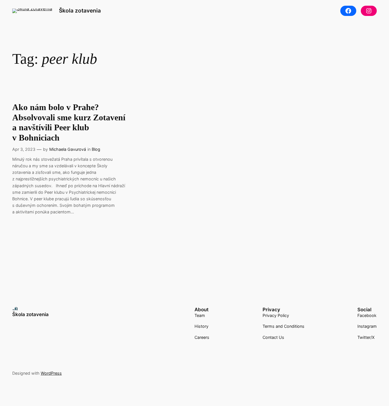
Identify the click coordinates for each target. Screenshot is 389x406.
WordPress (51, 373)
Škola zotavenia (80, 10)
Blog (96, 149)
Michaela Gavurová (67, 149)
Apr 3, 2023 (23, 149)
